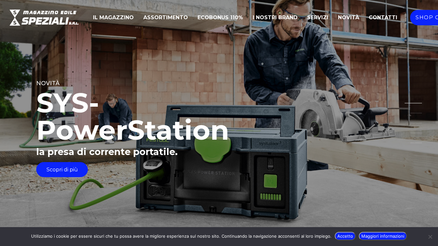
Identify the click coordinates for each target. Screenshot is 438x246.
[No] (430, 237)
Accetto (345, 236)
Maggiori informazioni (382, 236)
